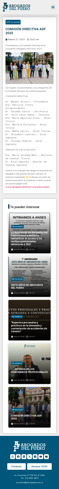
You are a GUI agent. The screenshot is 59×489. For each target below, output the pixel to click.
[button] (53, 7)
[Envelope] (46, 456)
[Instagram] (12, 456)
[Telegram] (35, 456)
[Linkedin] (23, 456)
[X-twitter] (29, 456)
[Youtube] (40, 456)
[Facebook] (18, 456)
